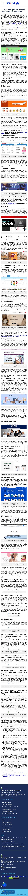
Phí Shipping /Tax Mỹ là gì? (8, 841)
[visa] (2, 876)
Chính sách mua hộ (6, 820)
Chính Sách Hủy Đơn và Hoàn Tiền (10, 806)
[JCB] (12, 876)
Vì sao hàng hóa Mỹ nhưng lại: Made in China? (13, 844)
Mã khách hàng (6, 829)
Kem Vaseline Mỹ (12, 203)
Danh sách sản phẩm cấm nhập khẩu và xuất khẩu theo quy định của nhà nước (13, 838)
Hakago (14, 24)
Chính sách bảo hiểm (7, 824)
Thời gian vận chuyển (7, 827)
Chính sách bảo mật (21, 894)
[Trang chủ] (13, 4)
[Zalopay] (20, 876)
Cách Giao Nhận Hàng (7, 811)
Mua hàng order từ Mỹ (19, 28)
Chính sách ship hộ (6, 822)
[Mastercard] (7, 876)
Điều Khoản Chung (6, 802)
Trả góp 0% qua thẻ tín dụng (9, 809)
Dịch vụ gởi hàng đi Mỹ (6, 879)
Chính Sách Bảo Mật (7, 804)
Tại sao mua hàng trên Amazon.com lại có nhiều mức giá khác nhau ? (13, 847)
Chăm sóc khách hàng (8, 817)
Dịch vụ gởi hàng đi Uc (17, 879)
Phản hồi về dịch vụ (6, 831)
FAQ (2, 835)
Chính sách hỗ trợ (7, 799)
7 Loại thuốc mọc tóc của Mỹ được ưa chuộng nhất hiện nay (14, 336)
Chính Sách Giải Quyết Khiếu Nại (10, 813)
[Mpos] (16, 876)
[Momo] (25, 876)
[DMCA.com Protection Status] (14, 878)
